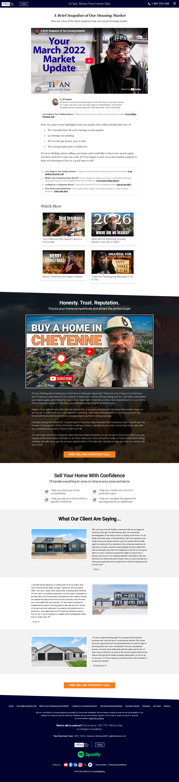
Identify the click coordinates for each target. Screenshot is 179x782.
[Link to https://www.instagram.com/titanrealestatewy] (80, 765)
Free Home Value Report (107, 181)
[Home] (14, 4)
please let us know (96, 718)
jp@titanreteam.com (118, 736)
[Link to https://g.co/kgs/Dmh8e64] (90, 765)
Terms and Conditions (117, 764)
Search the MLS (124, 184)
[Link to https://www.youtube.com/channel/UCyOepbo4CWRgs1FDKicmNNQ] (66, 765)
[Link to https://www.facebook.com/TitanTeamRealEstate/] (71, 765)
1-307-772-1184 (160, 3)
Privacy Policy (101, 764)
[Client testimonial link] (59, 544)
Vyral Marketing (99, 771)
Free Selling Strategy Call (89, 454)
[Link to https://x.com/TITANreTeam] (85, 765)
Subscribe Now (61, 191)
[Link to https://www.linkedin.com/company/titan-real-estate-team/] (75, 765)
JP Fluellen (67, 99)
